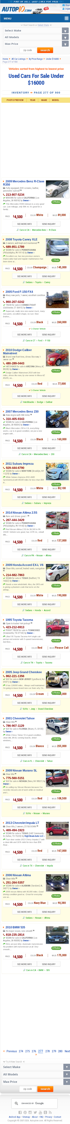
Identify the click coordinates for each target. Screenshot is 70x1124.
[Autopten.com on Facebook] (20, 1112)
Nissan (39, 555)
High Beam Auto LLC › (34, 836)
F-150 (47, 340)
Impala (50, 865)
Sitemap (26, 1117)
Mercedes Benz (39, 230)
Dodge (40, 402)
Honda (38, 610)
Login (67, 8)
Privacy (48, 1117)
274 (21, 1051)
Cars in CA (24, 230)
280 (60, 1051)
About (35, 1117)
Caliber (49, 402)
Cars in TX (27, 865)
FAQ (41, 1117)
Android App (14, 1117)
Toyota (38, 282)
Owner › (26, 200)
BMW (41, 970)
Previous (10, 1051)
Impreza (47, 503)
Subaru (37, 503)
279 (54, 1051)
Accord (47, 610)
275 (27, 1051)
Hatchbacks (28, 402)
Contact (57, 1117)
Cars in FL (27, 761)
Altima (48, 555)
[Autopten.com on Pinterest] (25, 1112)
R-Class (52, 230)
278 (47, 1051)
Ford (40, 340)
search (45, 50)
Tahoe (49, 761)
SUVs (25, 708)
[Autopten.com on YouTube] (40, 1112)
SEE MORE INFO (24, 224)
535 (48, 970)
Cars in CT (30, 340)
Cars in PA (29, 555)
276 (34, 1051)
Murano (46, 813)
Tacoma (48, 662)
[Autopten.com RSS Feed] (50, 1112)
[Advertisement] (35, 1011)
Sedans (29, 282)
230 (52, 454)
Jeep (33, 708)
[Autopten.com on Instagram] (30, 1112)
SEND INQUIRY (48, 224)
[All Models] (36, 37)
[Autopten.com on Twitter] (35, 1112)
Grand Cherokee (45, 708)
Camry (47, 282)
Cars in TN (28, 662)
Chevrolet (39, 761)
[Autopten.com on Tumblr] (45, 1112)
